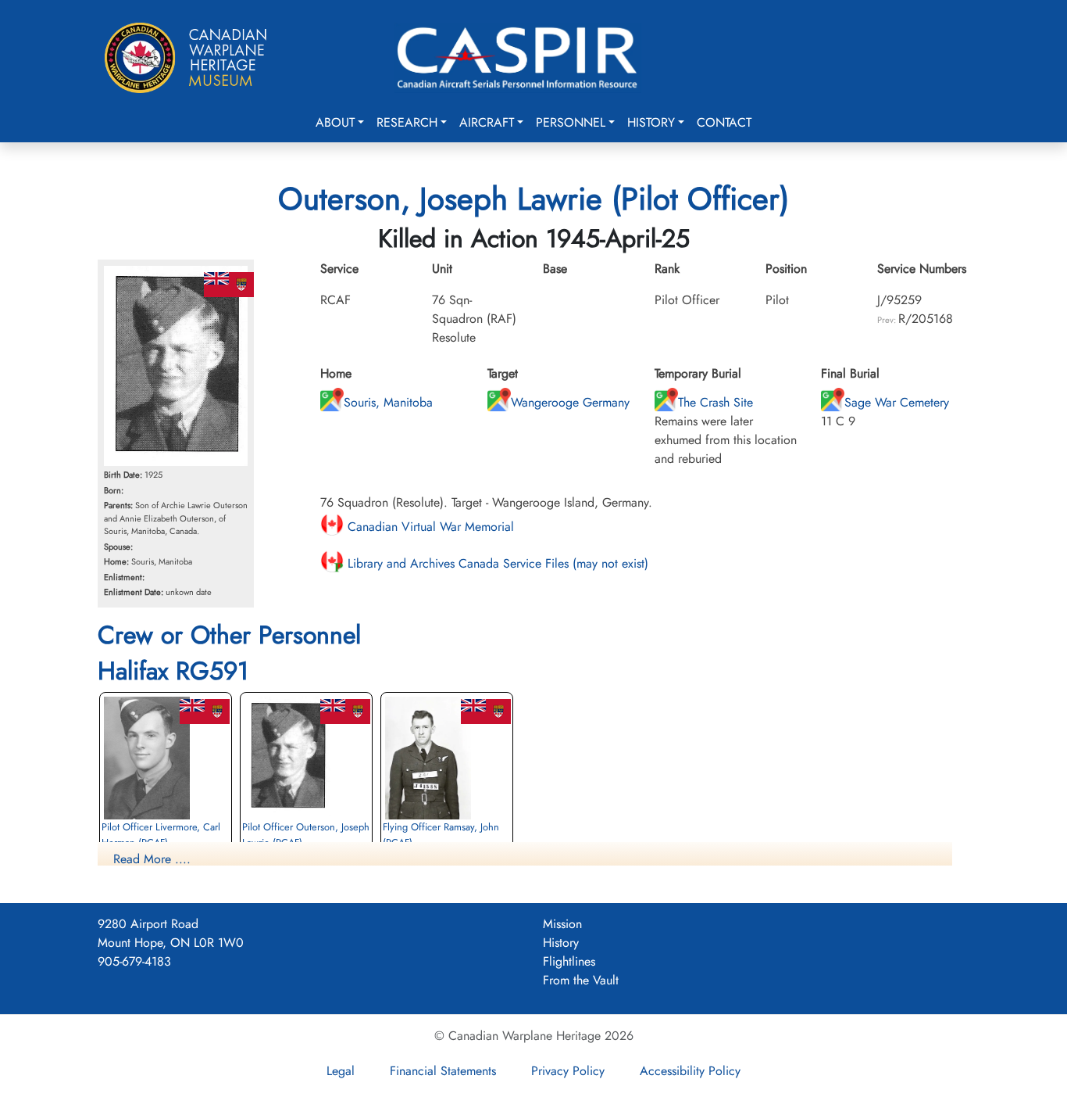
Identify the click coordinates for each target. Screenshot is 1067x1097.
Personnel (570, 122)
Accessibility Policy (690, 1071)
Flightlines (569, 961)
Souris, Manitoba (388, 402)
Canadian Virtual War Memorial (429, 527)
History (651, 122)
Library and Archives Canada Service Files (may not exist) (496, 563)
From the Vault (581, 980)
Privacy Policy (568, 1071)
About (335, 122)
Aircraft (486, 122)
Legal (341, 1071)
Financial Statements (443, 1071)
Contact (724, 122)
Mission (562, 924)
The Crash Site (715, 402)
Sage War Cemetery (896, 402)
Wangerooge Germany (570, 402)
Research (406, 122)
